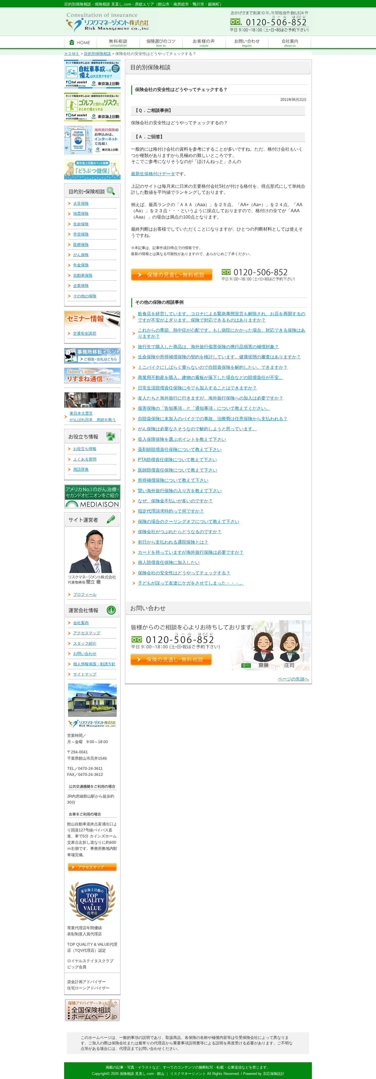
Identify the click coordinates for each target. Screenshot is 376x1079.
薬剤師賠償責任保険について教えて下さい (180, 449)
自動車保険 (82, 275)
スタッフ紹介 (84, 643)
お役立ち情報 (84, 449)
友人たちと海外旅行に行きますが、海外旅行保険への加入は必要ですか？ (210, 398)
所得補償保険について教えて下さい (173, 480)
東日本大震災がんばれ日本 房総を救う (93, 416)
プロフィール (84, 594)
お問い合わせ (84, 653)
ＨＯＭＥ (72, 54)
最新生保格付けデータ (153, 173)
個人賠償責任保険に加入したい (169, 562)
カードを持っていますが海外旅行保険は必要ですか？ (191, 552)
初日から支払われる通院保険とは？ (173, 542)
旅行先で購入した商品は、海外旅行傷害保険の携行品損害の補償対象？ (208, 346)
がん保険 (81, 255)
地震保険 (81, 213)
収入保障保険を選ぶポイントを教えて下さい (182, 439)
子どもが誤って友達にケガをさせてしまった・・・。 (191, 583)
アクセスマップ (86, 633)
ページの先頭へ (293, 679)
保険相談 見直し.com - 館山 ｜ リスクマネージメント (163, 1074)
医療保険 (81, 244)
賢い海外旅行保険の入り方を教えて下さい (180, 490)
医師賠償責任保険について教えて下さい (177, 470)
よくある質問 (84, 459)
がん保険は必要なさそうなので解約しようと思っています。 (197, 429)
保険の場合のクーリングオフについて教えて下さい (188, 521)
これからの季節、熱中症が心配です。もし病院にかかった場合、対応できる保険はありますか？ (221, 333)
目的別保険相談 (97, 54)
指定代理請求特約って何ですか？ (171, 511)
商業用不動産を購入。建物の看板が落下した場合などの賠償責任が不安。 (210, 377)
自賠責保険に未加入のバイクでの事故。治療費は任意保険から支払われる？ (213, 418)
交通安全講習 (84, 333)
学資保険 (81, 234)
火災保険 (81, 203)
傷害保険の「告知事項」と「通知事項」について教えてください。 (204, 408)
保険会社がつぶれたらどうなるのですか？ (180, 531)
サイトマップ (84, 674)
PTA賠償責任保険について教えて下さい (177, 459)
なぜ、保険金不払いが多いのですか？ (175, 501)
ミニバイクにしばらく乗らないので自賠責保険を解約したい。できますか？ (213, 367)
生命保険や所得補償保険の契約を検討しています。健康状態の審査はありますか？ (219, 357)
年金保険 (81, 265)
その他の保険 (84, 296)
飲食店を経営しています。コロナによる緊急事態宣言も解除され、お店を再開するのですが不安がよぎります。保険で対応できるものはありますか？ (221, 316)
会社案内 (81, 623)
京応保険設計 (273, 1074)
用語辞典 (81, 469)
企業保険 (81, 285)
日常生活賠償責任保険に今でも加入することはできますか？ (197, 388)
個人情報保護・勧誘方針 (94, 664)
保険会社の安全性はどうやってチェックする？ (184, 573)
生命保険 (81, 224)
